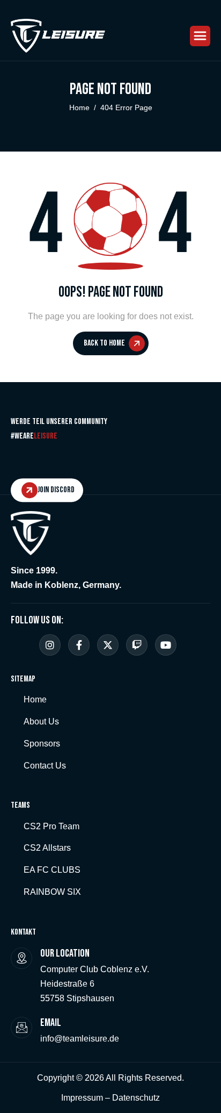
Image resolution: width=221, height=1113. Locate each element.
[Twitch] (137, 645)
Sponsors (42, 743)
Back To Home (104, 343)
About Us (41, 721)
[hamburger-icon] (200, 36)
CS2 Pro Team (51, 826)
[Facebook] (79, 645)
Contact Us (45, 765)
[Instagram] (50, 645)
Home (35, 699)
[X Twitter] (108, 645)
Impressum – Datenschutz (110, 1097)
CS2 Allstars (47, 847)
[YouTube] (165, 645)
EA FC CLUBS (52, 869)
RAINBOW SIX (52, 891)
